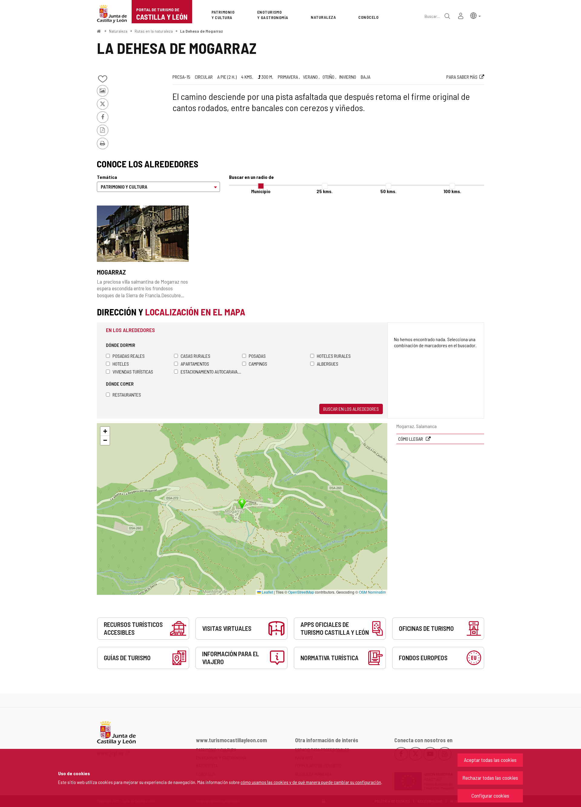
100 (452, 191)
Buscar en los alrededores (351, 409)
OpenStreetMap (301, 592)
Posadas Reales (129, 356)
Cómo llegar (411, 439)
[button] (475, 15)
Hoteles (121, 364)
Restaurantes (127, 394)
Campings (258, 364)
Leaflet (267, 592)
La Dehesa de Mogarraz (201, 31)
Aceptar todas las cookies (490, 759)
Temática (107, 177)
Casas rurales (195, 356)
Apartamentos (195, 364)
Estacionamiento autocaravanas (211, 371)
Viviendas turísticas (133, 371)
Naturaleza (118, 31)
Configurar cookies (490, 795)
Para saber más (462, 77)
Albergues (327, 364)
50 (388, 191)
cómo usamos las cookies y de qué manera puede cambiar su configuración (311, 782)
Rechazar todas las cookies (490, 777)
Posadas (257, 356)
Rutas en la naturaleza (154, 31)
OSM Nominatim (372, 592)
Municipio (261, 191)
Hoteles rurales (334, 356)
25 (325, 191)
